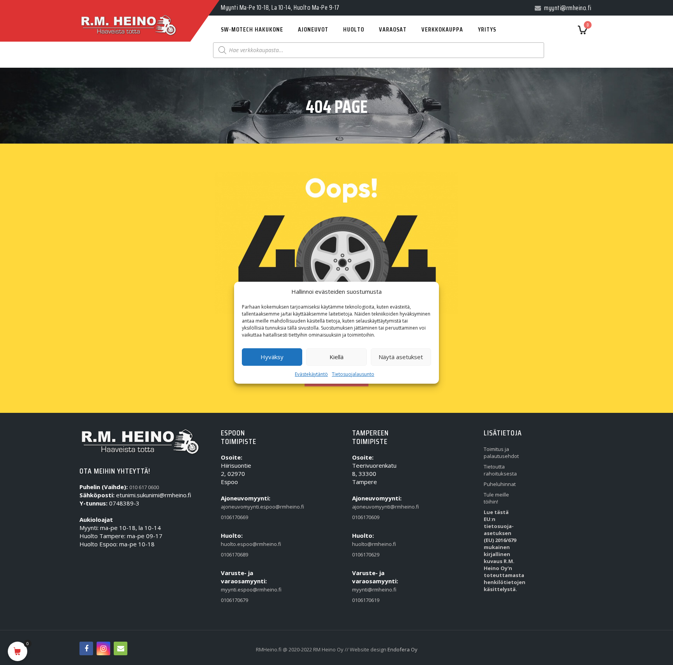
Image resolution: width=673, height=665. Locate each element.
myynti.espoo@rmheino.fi (239, 589)
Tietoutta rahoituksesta (500, 470)
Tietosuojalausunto (353, 374)
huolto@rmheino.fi (370, 543)
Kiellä (336, 357)
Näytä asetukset (401, 357)
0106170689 (234, 554)
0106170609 (365, 517)
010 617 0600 (144, 487)
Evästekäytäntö (311, 374)
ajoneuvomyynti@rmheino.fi (370, 506)
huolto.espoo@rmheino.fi (239, 543)
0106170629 (365, 554)
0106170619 (365, 600)
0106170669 (234, 517)
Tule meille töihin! (496, 498)
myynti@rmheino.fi (370, 589)
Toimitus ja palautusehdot (501, 453)
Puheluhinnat (500, 484)
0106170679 (234, 600)
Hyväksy (272, 357)
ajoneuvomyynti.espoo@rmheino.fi (239, 506)
